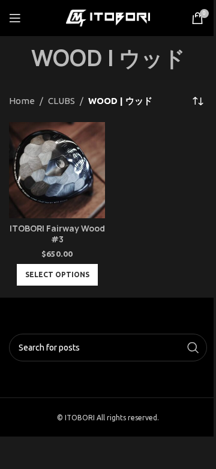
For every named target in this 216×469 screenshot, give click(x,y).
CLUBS (61, 101)
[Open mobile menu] (15, 18)
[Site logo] (108, 17)
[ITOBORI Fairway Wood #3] (57, 170)
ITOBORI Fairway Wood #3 (57, 234)
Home (22, 101)
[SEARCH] (193, 347)
